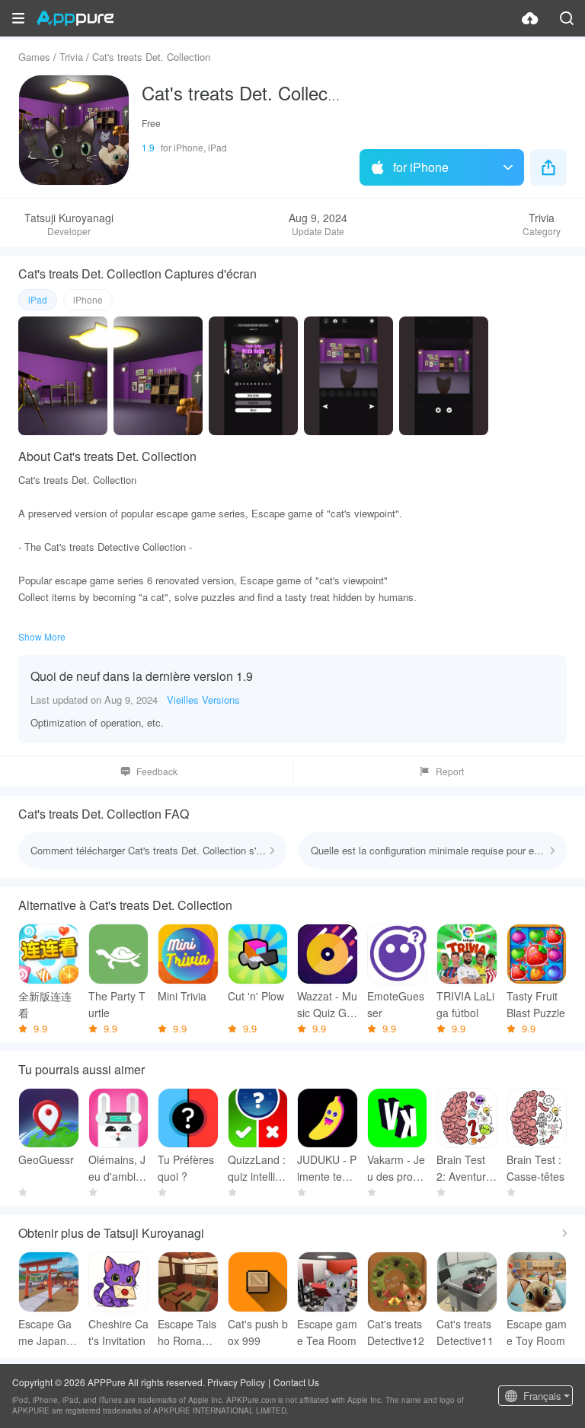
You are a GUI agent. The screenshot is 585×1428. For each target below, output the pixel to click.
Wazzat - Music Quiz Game (327, 1004)
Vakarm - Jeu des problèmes (397, 1168)
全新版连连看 (45, 1004)
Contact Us (296, 1382)
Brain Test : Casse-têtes (535, 1168)
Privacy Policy (236, 1382)
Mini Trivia (182, 995)
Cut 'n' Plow (256, 995)
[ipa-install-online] (530, 18)
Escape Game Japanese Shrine (48, 1332)
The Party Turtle (116, 1004)
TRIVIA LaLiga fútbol (465, 1004)
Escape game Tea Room (327, 1332)
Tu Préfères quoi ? (186, 1168)
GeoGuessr (46, 1159)
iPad (37, 299)
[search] (566, 18)
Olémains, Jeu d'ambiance (118, 1168)
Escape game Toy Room (537, 1332)
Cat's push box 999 (258, 1332)
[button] (18, 18)
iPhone (88, 299)
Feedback (156, 771)
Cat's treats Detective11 (465, 1332)
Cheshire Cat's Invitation (118, 1332)
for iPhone (421, 167)
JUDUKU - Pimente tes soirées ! (326, 1168)
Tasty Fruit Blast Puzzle (536, 1004)
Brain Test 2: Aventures (464, 1168)
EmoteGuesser (395, 1004)
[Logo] (75, 18)
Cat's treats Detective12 (395, 1332)
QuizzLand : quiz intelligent (257, 1168)
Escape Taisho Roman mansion (187, 1332)
